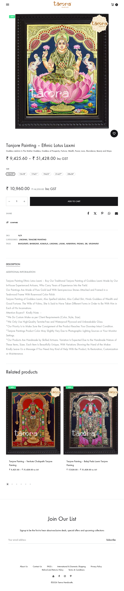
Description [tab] (13, 264)
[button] (10, 174)
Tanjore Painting (37, 239)
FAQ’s (49, 566)
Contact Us (37, 566)
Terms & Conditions (77, 570)
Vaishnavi (94, 243)
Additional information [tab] (20, 271)
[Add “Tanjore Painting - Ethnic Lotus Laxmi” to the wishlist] (114, 133)
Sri (86, 243)
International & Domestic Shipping (71, 566)
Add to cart (74, 201)
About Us (24, 566)
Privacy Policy (96, 566)
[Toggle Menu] (7, 4)
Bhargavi (34, 243)
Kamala (44, 243)
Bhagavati (23, 243)
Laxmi (62, 243)
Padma (80, 243)
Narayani (71, 243)
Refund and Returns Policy (52, 570)
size (7, 168)
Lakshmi (23, 239)
